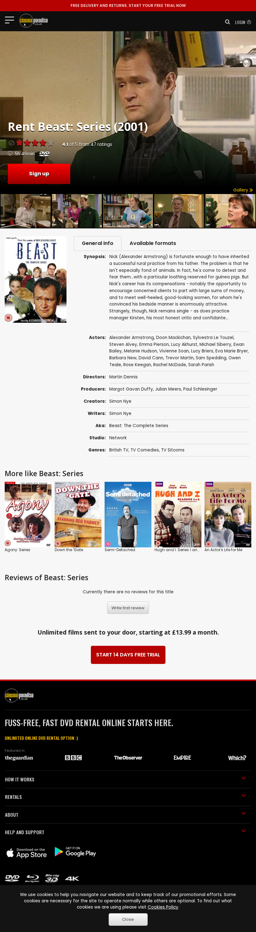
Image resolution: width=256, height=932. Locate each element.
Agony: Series (17, 549)
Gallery (241, 190)
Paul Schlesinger (200, 389)
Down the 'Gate (69, 549)
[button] (225, 21)
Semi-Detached (120, 549)
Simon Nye (120, 401)
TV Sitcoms (173, 450)
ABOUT (11, 814)
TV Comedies (144, 450)
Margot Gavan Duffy (131, 389)
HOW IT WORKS (19, 779)
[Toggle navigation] (11, 19)
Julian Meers (168, 389)
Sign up (39, 173)
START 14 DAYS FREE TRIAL (128, 654)
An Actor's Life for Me (223, 549)
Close (128, 919)
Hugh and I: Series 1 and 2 (179, 549)
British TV (118, 450)
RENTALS (13, 796)
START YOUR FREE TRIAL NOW (128, 5)
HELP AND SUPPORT (24, 832)
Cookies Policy (163, 907)
